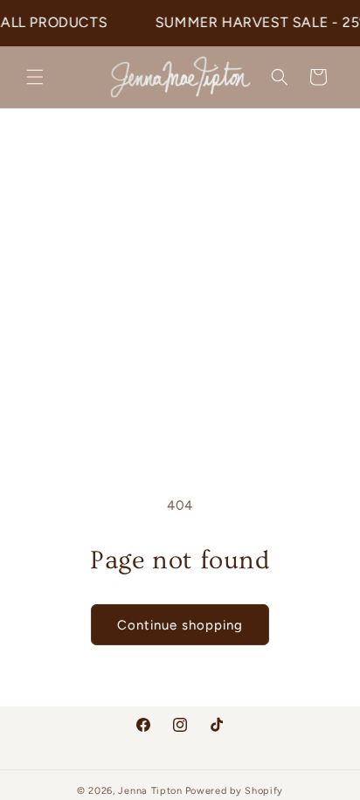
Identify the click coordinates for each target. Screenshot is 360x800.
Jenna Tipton (150, 791)
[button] (35, 77)
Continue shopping (180, 625)
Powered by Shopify (234, 791)
